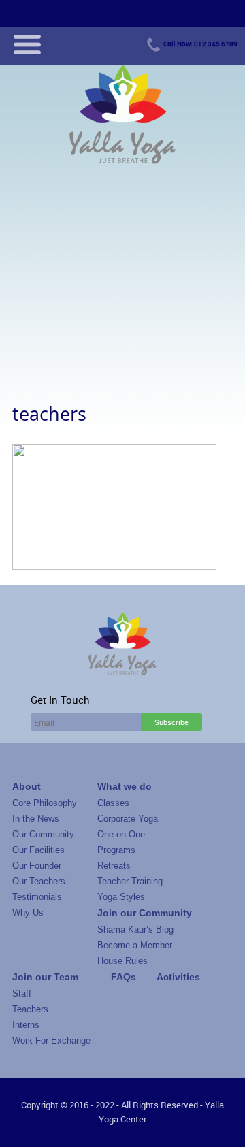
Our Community (43, 834)
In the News (35, 818)
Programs (116, 850)
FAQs (123, 976)
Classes (113, 803)
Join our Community (144, 912)
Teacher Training (130, 881)
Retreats (114, 865)
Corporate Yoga (127, 818)
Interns (25, 1025)
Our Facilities (38, 850)
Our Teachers (38, 881)
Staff (21, 993)
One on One (121, 834)
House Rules (122, 961)
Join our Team (45, 976)
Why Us (28, 912)
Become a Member (134, 945)
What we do (124, 786)
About (26, 786)
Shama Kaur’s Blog (135, 929)
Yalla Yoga (122, 116)
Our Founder (36, 865)
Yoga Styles (121, 897)
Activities (178, 976)
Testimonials (37, 897)
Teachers (30, 1009)
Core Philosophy (44, 803)
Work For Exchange (51, 1040)
